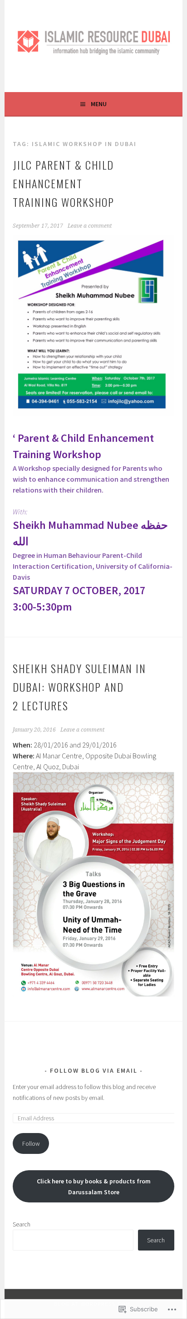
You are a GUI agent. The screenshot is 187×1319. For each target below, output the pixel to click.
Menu (99, 104)
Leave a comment (90, 226)
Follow (31, 1143)
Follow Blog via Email (94, 1070)
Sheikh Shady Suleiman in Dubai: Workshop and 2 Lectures (79, 686)
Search (21, 1224)
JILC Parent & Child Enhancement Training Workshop (63, 183)
